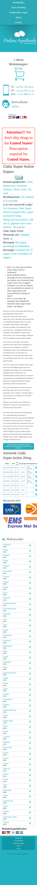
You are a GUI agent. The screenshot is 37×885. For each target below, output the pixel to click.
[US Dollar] (25, 117)
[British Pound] (14, 117)
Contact (18, 22)
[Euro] (10, 117)
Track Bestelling (18, 7)
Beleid (18, 17)
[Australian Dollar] (17, 117)
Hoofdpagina (18, 2)
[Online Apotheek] (19, 37)
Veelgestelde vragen (18, 12)
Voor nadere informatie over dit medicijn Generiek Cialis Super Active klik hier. (18, 446)
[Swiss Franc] (21, 117)
